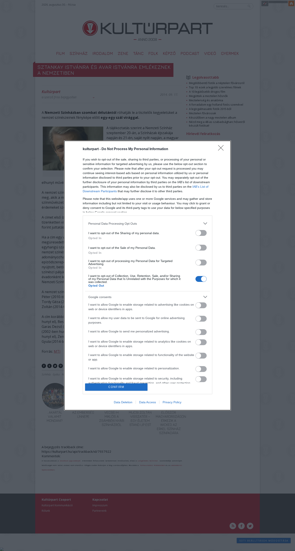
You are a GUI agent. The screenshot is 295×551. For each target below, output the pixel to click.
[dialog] (147, 275)
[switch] (201, 233)
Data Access (147, 402)
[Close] (222, 149)
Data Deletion (123, 402)
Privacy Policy (172, 402)
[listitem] (147, 223)
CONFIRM (116, 387)
